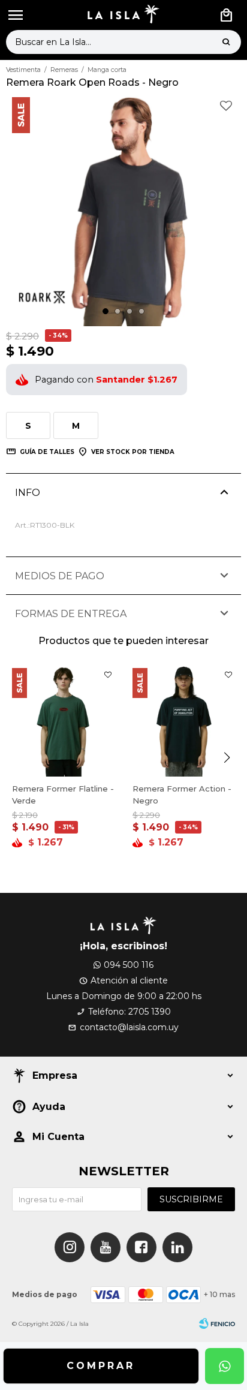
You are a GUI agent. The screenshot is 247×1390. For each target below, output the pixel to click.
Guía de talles (47, 452)
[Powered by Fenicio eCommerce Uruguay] (217, 1324)
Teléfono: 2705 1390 (129, 1011)
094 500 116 (128, 964)
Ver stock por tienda (132, 452)
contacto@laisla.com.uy (129, 1027)
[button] (226, 42)
